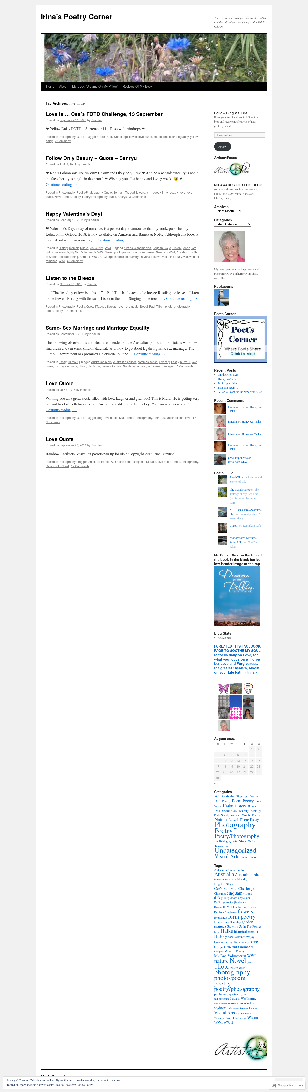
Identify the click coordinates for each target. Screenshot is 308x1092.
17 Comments (80, 466)
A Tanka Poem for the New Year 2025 (240, 392)
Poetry (81, 306)
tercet (236, 1008)
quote (112, 197)
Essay (62, 362)
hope (230, 937)
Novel (58, 197)
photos (136, 252)
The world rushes (240, 489)
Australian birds (101, 362)
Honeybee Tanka (227, 379)
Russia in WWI (165, 252)
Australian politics (124, 362)
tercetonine (246, 1008)
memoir (74, 248)
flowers (140, 192)
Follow (222, 146)
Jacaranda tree (242, 937)
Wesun (252, 1017)
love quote (145, 136)
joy (252, 937)
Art (217, 796)
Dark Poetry (222, 801)
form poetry (153, 192)
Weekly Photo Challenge (230, 1018)
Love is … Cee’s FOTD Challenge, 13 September (104, 113)
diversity (164, 362)
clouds (247, 893)
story (217, 1003)
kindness (218, 942)
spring (252, 998)
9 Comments (73, 311)
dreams (242, 902)
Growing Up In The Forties (244, 926)
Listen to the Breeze (70, 277)
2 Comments (63, 141)
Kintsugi (244, 811)
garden (247, 921)
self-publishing (68, 256)
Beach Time (236, 477)
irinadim (96, 120)
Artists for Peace (98, 462)
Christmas (220, 893)
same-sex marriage (160, 366)
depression (244, 898)
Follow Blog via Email (232, 112)
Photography (67, 136)
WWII (254, 856)
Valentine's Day (172, 256)
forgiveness (220, 917)
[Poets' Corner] (241, 361)
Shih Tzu (159, 418)
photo (167, 136)
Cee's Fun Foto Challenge (234, 888)
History (63, 248)
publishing (221, 994)
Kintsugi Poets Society (236, 942)
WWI (108, 248)
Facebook (219, 912)
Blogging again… (228, 387)
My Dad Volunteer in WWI (86, 252)
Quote (81, 136)
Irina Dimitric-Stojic (226, 811)
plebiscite (94, 366)
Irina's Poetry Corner (76, 16)
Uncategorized (235, 850)
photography (180, 136)
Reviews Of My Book (137, 86)
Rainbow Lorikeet (134, 366)
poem (49, 311)
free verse (221, 921)
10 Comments (184, 366)
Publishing (221, 841)
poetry (77, 197)
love (182, 192)
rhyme (242, 993)
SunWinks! (246, 1003)
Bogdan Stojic (162, 248)
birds (234, 879)
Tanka (251, 841)
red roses (148, 252)
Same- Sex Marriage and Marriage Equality (97, 327)
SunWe (232, 1003)
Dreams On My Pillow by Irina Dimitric (235, 907)
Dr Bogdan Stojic (225, 902)
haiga (217, 932)
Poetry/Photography (90, 192)
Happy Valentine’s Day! (74, 213)
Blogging (241, 796)
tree (255, 1008)
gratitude (220, 926)
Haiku (228, 805)
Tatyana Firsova (150, 256)
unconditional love (179, 418)
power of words (112, 366)
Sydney (220, 1007)
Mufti (122, 418)
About (63, 86)
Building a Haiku (227, 383)
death (233, 898)
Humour (73, 362)
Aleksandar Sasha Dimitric (229, 870)
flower (133, 136)
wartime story (243, 1013)
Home (50, 86)
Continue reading (61, 184)
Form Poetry (243, 800)
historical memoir (246, 931)
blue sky (242, 879)
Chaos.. (234, 525)
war (185, 256)
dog (100, 418)
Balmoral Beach (222, 879)
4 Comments (75, 261)
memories (247, 946)
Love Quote (60, 383)
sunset (224, 1003)
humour (185, 362)
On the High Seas (228, 374)
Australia (228, 795)
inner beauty (170, 192)
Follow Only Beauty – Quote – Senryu (91, 157)
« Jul (217, 783)
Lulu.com (52, 252)
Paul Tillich (156, 306)
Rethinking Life (252, 525)
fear (227, 912)
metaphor (219, 951)
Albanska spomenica (137, 248)
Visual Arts (96, 248)
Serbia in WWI (89, 256)
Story (243, 841)
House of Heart (237, 407)
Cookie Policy (85, 1084)
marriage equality (66, 366)
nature (158, 136)
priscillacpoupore (238, 458)
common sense (148, 362)
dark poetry (222, 898)
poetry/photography (94, 197)
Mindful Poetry (251, 815)
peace (250, 962)
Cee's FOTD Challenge (112, 136)
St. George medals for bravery (119, 256)
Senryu (118, 192)
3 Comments (137, 197)
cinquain (235, 893)
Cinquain (255, 796)
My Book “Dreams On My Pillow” (95, 86)
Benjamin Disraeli (144, 462)
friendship (235, 922)
